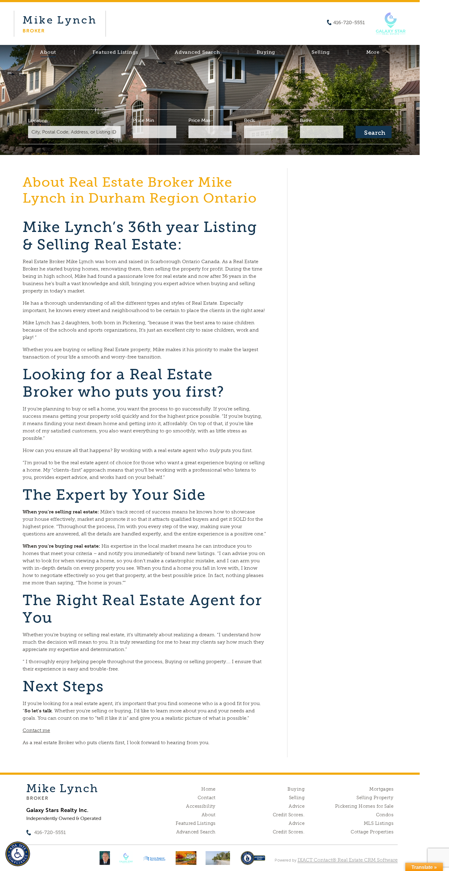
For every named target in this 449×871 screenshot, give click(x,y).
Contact (207, 797)
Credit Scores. (289, 815)
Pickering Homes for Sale (364, 806)
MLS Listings (378, 823)
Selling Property (374, 797)
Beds (249, 120)
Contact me (36, 730)
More (373, 52)
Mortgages (381, 789)
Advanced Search (197, 52)
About (48, 52)
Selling (321, 52)
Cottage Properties (372, 832)
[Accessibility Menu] (17, 854)
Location (37, 120)
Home (208, 789)
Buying (266, 52)
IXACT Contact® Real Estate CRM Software (348, 860)
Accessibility (200, 806)
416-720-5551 (349, 22)
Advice (297, 806)
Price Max (199, 120)
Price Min (143, 120)
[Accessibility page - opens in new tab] (253, 861)
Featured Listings (115, 52)
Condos (385, 815)
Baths (306, 120)
